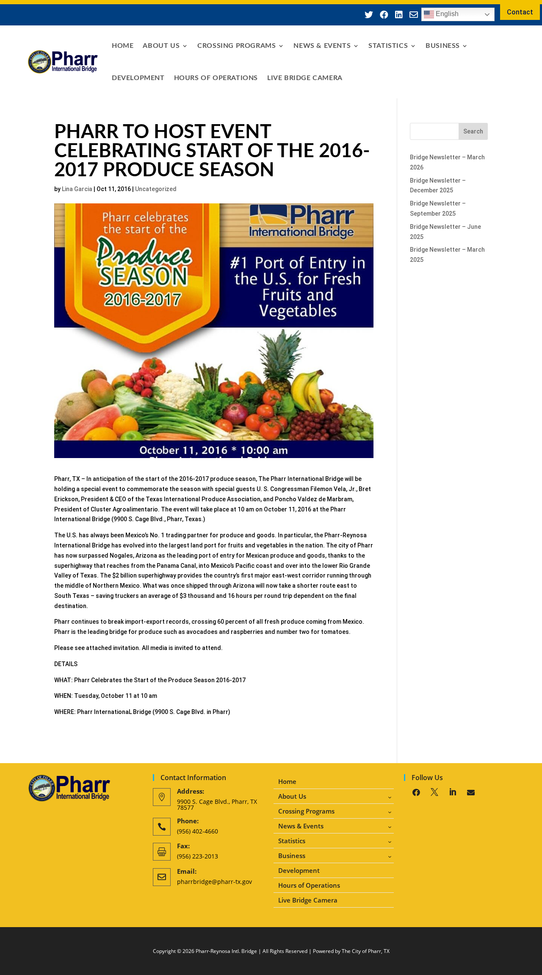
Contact (520, 12)
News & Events (322, 45)
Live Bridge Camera (305, 78)
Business (443, 45)
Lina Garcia (77, 189)
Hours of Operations (216, 78)
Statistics (388, 45)
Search (473, 131)
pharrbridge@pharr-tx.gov (214, 882)
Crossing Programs (236, 45)
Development (138, 78)
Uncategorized (156, 189)
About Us (161, 45)
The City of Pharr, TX (366, 951)
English (446, 13)
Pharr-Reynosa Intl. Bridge (226, 951)
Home (122, 45)
